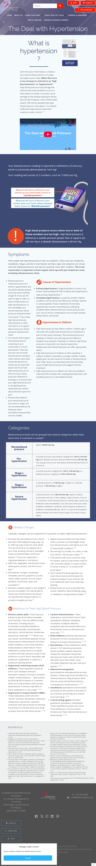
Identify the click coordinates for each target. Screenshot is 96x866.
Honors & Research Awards (56, 20)
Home (9, 15)
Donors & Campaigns (77, 15)
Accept (28, 858)
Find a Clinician (34, 20)
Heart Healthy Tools (54, 15)
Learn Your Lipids (32, 15)
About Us (18, 15)
